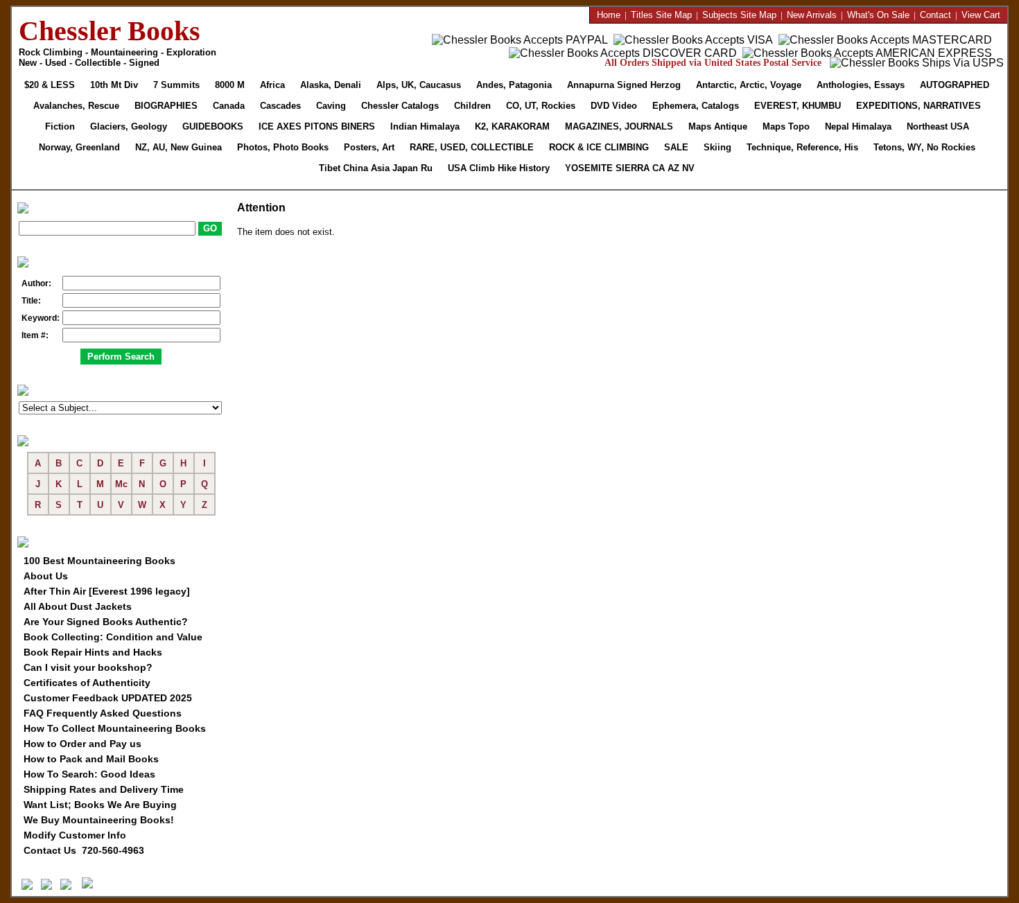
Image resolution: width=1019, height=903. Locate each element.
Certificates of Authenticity (87, 682)
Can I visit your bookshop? (88, 667)
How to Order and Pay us (82, 743)
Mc (121, 484)
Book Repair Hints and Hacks (93, 652)
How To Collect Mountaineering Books (115, 728)
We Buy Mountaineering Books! (99, 819)
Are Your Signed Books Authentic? (106, 621)
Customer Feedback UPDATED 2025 (108, 697)
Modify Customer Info (75, 835)
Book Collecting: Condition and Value (113, 636)
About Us (46, 575)
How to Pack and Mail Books (91, 758)
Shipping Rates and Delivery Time (104, 789)
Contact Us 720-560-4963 (84, 850)
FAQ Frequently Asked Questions (103, 713)
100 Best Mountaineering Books (99, 560)
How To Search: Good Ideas (89, 774)
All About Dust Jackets (78, 606)
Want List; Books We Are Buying (100, 804)
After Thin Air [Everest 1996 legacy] (107, 591)
